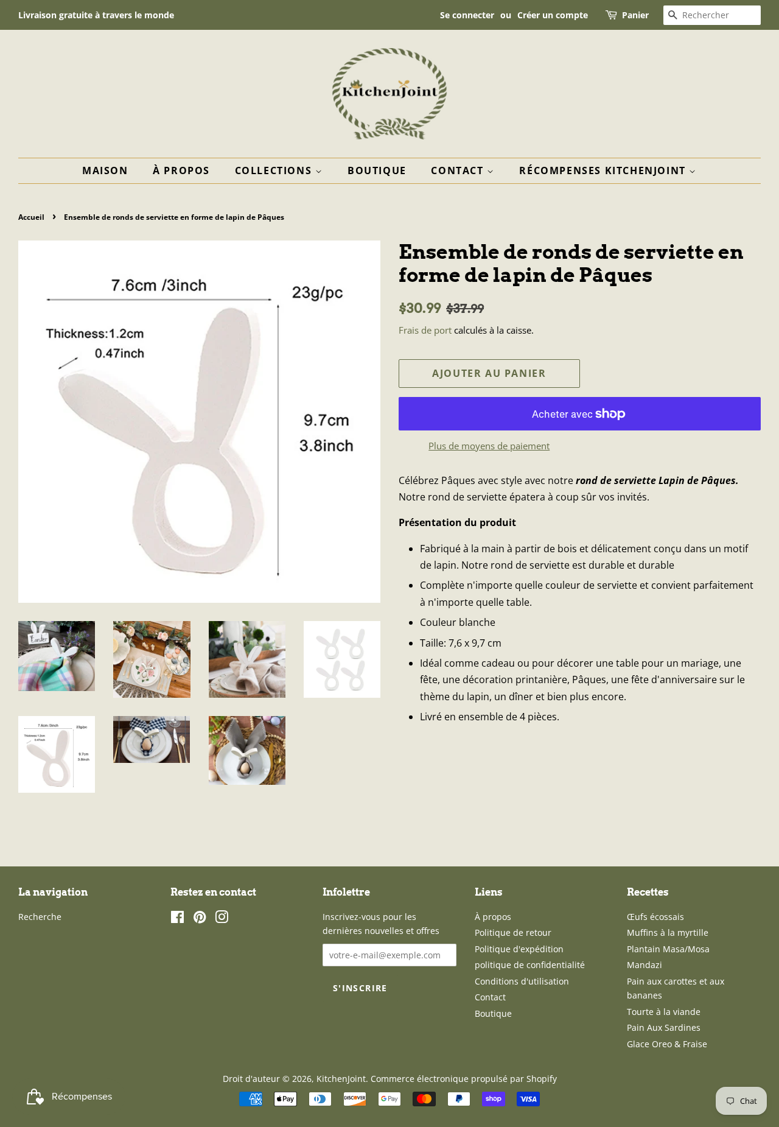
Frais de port (425, 330)
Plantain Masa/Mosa (668, 949)
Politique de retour (513, 932)
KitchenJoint (341, 1078)
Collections (275, 170)
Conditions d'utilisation (522, 981)
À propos (181, 170)
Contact (459, 170)
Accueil (31, 217)
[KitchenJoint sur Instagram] (221, 919)
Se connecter (467, 15)
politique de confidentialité (530, 965)
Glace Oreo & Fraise (667, 1044)
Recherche (39, 916)
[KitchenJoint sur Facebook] (177, 919)
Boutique (377, 170)
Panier (635, 15)
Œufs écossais (655, 916)
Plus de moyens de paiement (489, 446)
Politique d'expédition (519, 949)
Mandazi (644, 965)
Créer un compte (552, 15)
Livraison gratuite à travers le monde (96, 15)
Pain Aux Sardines (663, 1027)
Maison (105, 170)
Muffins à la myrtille (667, 932)
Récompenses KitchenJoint (604, 170)
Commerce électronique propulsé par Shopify (464, 1078)
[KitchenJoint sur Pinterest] (199, 919)
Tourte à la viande (663, 1011)
